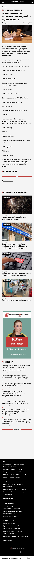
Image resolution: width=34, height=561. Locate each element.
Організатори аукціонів (9, 536)
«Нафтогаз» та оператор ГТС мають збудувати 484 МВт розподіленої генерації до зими (15, 411)
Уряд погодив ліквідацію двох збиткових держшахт (14, 218)
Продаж (18, 474)
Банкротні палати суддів (10, 516)
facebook (24, 552)
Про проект (10, 552)
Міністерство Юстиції (9, 523)
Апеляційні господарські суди (11, 508)
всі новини (17, 429)
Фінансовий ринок (14, 477)
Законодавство (7, 464)
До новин (4, 7)
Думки (24, 489)
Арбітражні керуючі (8, 533)
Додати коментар (7, 181)
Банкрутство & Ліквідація (10, 62)
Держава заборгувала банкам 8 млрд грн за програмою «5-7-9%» (16, 385)
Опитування (7, 541)
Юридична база (8, 521)
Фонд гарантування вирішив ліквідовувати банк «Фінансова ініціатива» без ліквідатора (14, 246)
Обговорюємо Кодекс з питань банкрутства (15, 492)
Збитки (21, 472)
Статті (5, 481)
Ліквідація (7, 197)
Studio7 (28, 558)
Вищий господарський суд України (12, 511)
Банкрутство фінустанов (9, 469)
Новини (5, 461)
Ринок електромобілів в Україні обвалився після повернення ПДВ (15, 377)
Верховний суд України (9, 514)
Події (12, 474)
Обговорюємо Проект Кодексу (11, 489)
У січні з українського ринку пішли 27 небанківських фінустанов (16, 274)
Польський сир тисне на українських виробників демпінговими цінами (16, 402)
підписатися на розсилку (18, 548)
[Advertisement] (16, 445)
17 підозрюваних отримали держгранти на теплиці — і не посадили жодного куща (13, 393)
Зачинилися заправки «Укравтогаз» (16, 300)
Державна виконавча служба (11, 526)
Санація (13, 467)
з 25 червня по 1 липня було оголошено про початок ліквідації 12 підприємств (15, 164)
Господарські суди (8, 506)
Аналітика (5, 484)
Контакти (16, 552)
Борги (20, 469)
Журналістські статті (17, 484)
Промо (24, 474)
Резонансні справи (19, 464)
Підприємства (8, 499)
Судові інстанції (8, 503)
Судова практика (7, 494)
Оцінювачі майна (23, 536)
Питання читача (7, 487)
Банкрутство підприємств (10, 472)
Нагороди (5, 474)
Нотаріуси (19, 531)
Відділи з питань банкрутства (11, 528)
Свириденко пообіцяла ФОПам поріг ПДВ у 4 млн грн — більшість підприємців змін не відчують (16, 368)
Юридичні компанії (8, 531)
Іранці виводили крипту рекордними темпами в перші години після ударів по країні (16, 421)
